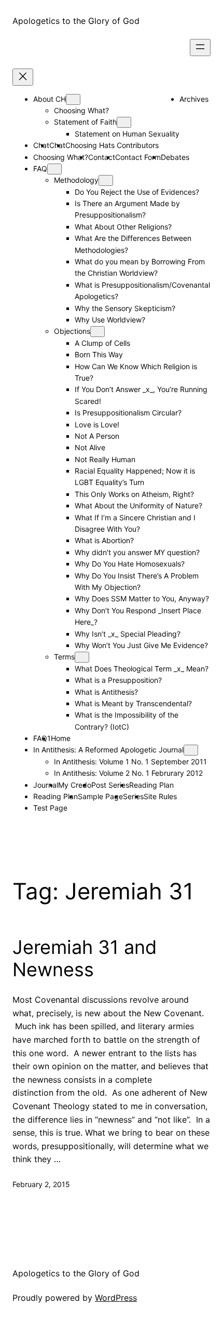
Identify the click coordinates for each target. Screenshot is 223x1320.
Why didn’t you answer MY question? (137, 552)
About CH (49, 99)
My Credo (74, 784)
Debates (175, 157)
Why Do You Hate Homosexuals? (130, 563)
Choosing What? (81, 110)
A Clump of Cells (102, 343)
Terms (64, 656)
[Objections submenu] (97, 331)
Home (61, 738)
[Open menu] (200, 47)
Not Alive (90, 447)
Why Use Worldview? (110, 319)
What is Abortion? (104, 540)
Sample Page (100, 796)
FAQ (40, 168)
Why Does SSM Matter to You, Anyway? (142, 598)
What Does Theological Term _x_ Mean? (141, 668)
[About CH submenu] (73, 99)
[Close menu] (22, 77)
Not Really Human (105, 459)
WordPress (116, 1297)
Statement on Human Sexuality (127, 133)
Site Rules (160, 796)
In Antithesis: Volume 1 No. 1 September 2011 (130, 761)
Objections (72, 331)
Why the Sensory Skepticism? (125, 308)
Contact (101, 157)
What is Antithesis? (106, 692)
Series (133, 796)
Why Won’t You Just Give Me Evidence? (141, 645)
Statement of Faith (85, 121)
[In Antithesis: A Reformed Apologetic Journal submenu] (191, 750)
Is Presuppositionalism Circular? (128, 412)
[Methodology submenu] (106, 180)
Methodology (76, 180)
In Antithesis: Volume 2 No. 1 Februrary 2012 (128, 773)
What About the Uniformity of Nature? (138, 505)
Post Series (110, 784)
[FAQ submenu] (54, 169)
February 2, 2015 (41, 1184)
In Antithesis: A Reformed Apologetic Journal (108, 749)
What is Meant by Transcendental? (133, 703)
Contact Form (138, 157)
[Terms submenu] (82, 657)
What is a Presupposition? (118, 680)
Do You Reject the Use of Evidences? (137, 191)
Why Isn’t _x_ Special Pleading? (127, 633)
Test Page (50, 807)
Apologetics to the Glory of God (76, 21)
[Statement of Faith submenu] (124, 122)
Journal (45, 784)
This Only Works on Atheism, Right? (134, 494)
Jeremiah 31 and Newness (84, 958)
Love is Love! (97, 424)
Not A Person (97, 436)
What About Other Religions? (123, 226)
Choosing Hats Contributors (112, 145)
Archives (193, 99)
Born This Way (99, 354)
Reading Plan (151, 784)
